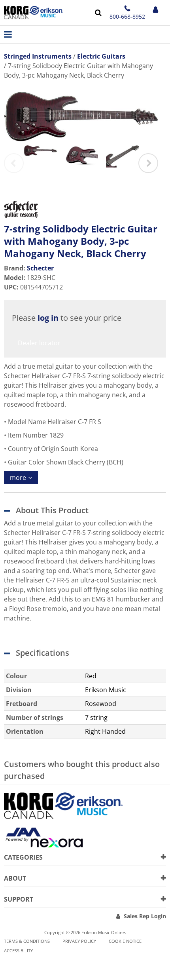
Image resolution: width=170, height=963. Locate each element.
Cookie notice (125, 941)
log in (48, 317)
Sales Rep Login (145, 916)
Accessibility (18, 950)
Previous (14, 163)
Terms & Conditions (27, 941)
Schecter (40, 268)
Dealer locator (39, 343)
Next (148, 163)
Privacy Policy (79, 941)
